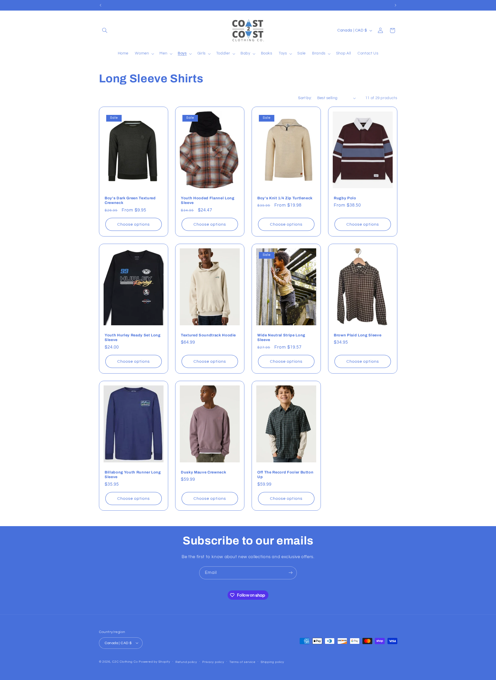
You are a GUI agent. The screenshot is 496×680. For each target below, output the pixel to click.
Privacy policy (213, 661)
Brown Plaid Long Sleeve (357, 335)
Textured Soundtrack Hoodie (208, 335)
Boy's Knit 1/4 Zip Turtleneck (285, 198)
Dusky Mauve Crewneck (203, 472)
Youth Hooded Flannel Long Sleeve (208, 200)
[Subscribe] (291, 572)
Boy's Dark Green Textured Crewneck (130, 200)
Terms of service (242, 661)
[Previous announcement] (100, 5)
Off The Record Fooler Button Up (285, 474)
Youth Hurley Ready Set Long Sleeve (133, 337)
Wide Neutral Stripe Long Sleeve (281, 337)
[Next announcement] (395, 5)
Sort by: (305, 98)
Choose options (133, 224)
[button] (105, 30)
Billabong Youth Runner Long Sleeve (133, 474)
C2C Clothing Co (125, 661)
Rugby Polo (345, 198)
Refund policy (186, 661)
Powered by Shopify (154, 661)
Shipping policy (272, 661)
